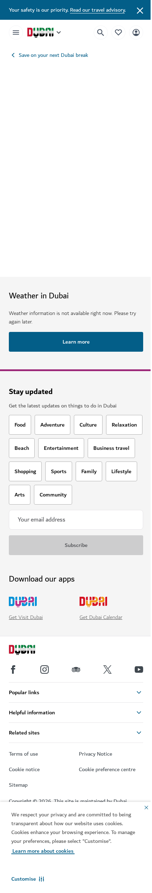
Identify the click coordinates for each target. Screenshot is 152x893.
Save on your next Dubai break (53, 55)
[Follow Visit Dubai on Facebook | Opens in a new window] (13, 669)
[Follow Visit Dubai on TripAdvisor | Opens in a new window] (76, 669)
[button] (27, 879)
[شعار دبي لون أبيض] (30, 651)
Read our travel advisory (97, 9)
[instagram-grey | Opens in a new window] (44, 669)
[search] (101, 32)
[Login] (136, 32)
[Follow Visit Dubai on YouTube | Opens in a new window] (139, 669)
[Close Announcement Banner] (140, 10)
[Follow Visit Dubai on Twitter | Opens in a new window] (107, 669)
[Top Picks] (118, 32)
